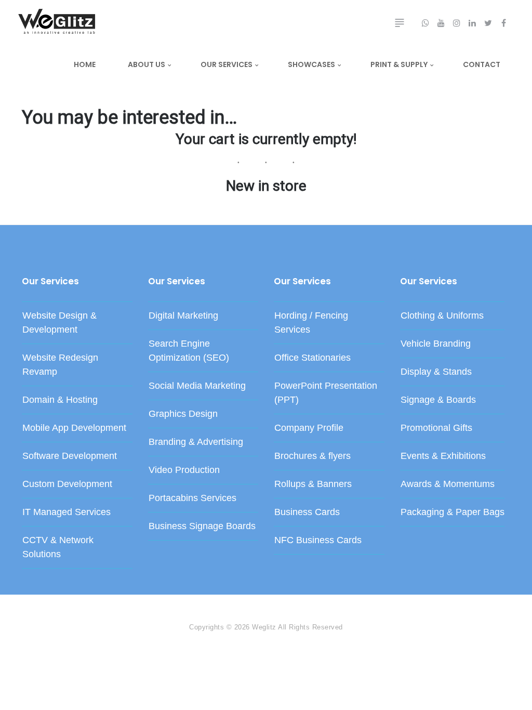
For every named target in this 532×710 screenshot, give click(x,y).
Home (85, 64)
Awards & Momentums (448, 484)
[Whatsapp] (79, 604)
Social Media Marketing (197, 385)
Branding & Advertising (196, 442)
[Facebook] (27, 604)
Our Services (226, 64)
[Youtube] (68, 604)
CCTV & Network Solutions (58, 547)
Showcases (311, 64)
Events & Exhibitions (443, 456)
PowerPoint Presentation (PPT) (325, 392)
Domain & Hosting (60, 400)
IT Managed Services (66, 512)
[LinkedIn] (48, 604)
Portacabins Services (192, 498)
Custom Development (67, 484)
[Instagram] (58, 604)
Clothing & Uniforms (442, 315)
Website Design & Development (59, 322)
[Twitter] (37, 604)
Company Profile (308, 428)
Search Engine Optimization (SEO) (189, 350)
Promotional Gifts (436, 428)
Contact (481, 64)
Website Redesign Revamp (60, 364)
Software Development (69, 456)
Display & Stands (436, 371)
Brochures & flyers (312, 456)
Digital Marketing (183, 315)
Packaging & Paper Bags (452, 512)
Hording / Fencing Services (311, 322)
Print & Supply (399, 64)
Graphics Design (183, 414)
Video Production (184, 470)
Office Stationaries (312, 357)
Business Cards (307, 512)
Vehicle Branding (436, 343)
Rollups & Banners (313, 484)
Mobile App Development (74, 428)
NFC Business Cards (318, 540)
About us (146, 64)
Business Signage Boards (202, 526)
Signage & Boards (438, 400)
